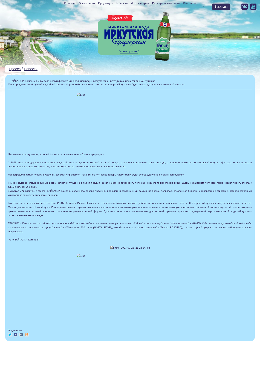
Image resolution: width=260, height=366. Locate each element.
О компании (87, 3)
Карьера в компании (166, 3)
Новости (122, 3)
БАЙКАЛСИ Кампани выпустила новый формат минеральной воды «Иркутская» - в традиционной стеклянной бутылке (82, 80)
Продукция (105, 3)
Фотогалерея (140, 3)
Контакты (189, 3)
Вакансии (221, 6)
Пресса (15, 69)
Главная (69, 3)
